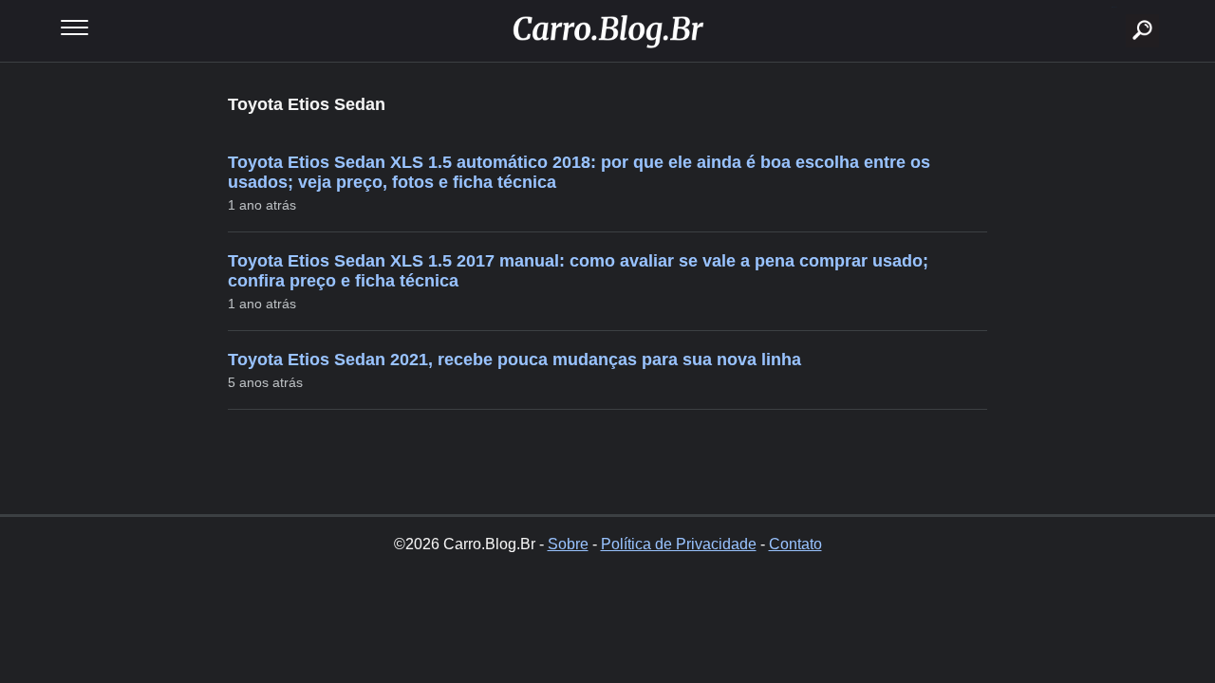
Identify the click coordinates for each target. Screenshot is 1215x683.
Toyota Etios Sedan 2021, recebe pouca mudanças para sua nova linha (514, 359)
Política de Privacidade (679, 544)
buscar (1114, 7)
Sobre (568, 544)
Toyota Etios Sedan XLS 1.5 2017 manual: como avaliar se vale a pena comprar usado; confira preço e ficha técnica (578, 270)
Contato (795, 544)
